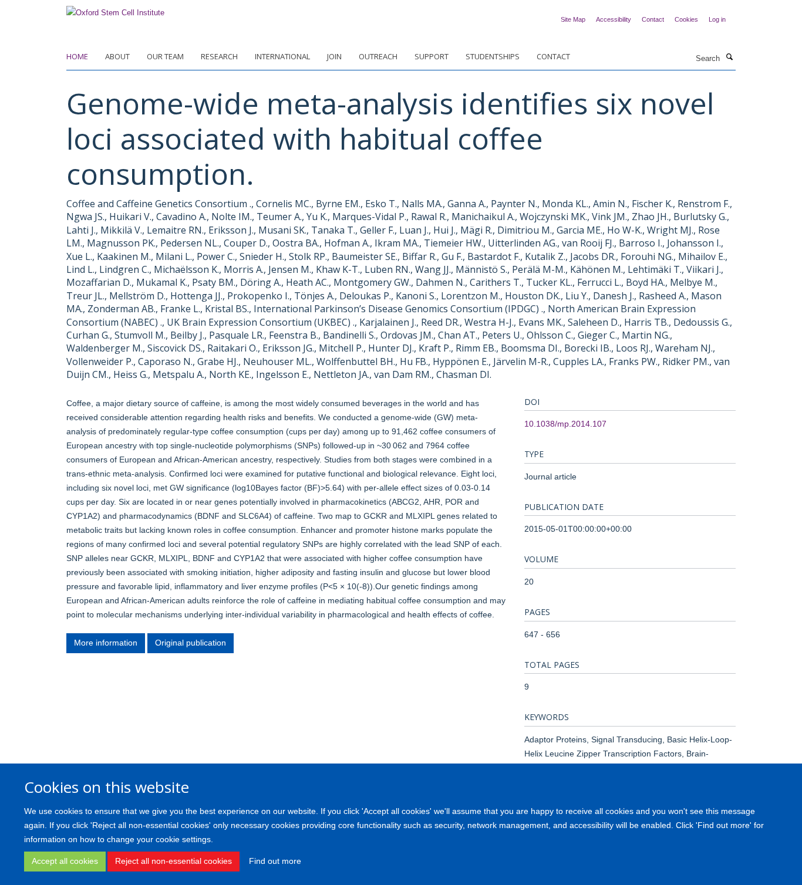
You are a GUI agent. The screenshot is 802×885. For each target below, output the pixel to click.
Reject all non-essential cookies (173, 861)
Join (334, 56)
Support (432, 56)
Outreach (378, 56)
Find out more (275, 861)
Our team (165, 56)
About (117, 56)
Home (77, 56)
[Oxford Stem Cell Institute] (115, 9)
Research (219, 56)
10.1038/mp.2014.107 (565, 423)
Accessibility (613, 19)
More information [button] (105, 642)
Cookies (686, 19)
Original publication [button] (190, 642)
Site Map (573, 19)
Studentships (493, 56)
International (282, 56)
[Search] (729, 57)
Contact (653, 19)
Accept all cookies (65, 861)
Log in (717, 19)
